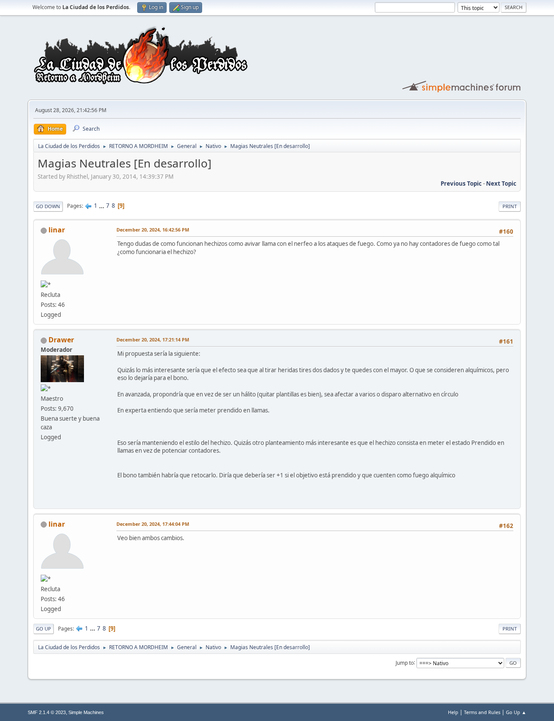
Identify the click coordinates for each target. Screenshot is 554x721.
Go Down (48, 206)
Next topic (501, 183)
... (102, 205)
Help (453, 712)
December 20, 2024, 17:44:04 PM (152, 524)
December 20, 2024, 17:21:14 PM (152, 339)
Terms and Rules (482, 712)
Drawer (61, 339)
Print (509, 206)
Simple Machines (86, 712)
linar (56, 230)
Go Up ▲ (516, 712)
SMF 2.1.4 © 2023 (47, 712)
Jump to (405, 662)
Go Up (43, 628)
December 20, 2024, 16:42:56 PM (152, 229)
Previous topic (461, 183)
